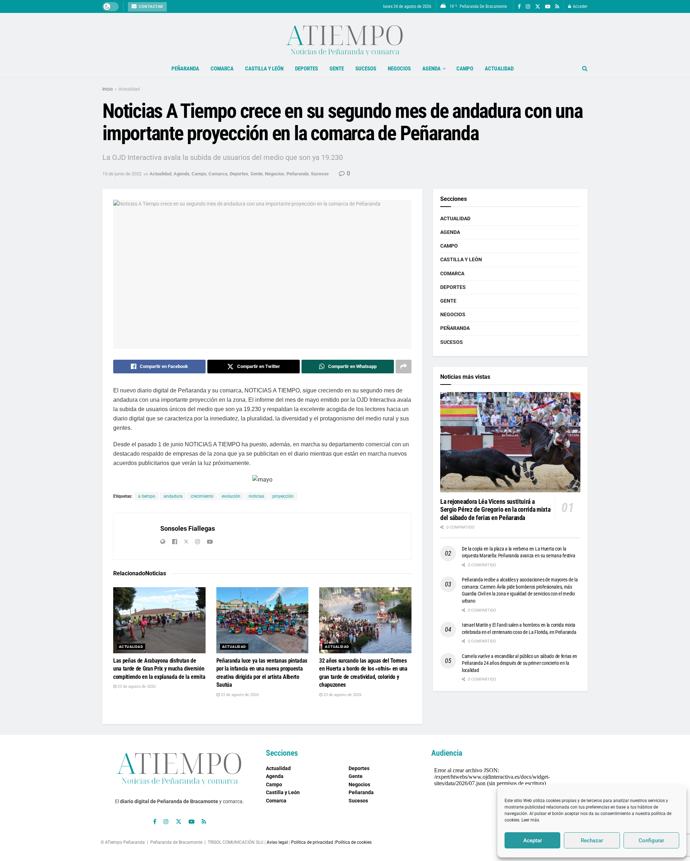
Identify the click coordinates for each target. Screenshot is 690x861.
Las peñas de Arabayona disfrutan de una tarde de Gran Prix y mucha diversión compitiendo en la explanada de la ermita (159, 668)
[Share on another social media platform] (403, 366)
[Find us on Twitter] (537, 6)
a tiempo (146, 496)
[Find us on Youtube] (547, 6)
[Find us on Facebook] (519, 6)
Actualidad (499, 68)
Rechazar (592, 840)
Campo (464, 68)
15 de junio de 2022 (122, 173)
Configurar (651, 840)
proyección (283, 496)
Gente (337, 68)
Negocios (399, 68)
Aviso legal (277, 842)
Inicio (107, 89)
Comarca (222, 68)
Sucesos (365, 68)
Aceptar (532, 840)
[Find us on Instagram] (528, 6)
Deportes (306, 68)
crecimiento (202, 496)
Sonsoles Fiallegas (187, 528)
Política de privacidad (312, 842)
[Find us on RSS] (557, 6)
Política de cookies (353, 842)
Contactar (150, 6)
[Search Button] (585, 69)
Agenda (431, 68)
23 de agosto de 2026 (136, 686)
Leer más (530, 820)
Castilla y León (264, 68)
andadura (173, 496)
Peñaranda (185, 68)
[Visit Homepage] (345, 36)
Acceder (580, 6)
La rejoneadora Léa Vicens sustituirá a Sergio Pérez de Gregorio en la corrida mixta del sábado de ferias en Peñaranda (495, 509)
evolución (231, 496)
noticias (256, 496)
